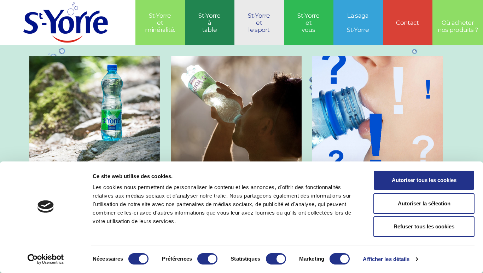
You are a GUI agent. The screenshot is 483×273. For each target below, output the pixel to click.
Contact (407, 22)
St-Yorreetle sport (259, 22)
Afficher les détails (386, 259)
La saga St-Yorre (358, 22)
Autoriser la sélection (424, 203)
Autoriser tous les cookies (424, 180)
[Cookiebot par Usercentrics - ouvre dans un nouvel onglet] (46, 259)
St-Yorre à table (209, 22)
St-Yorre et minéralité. (160, 22)
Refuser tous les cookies (424, 226)
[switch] (207, 259)
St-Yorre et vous (308, 22)
